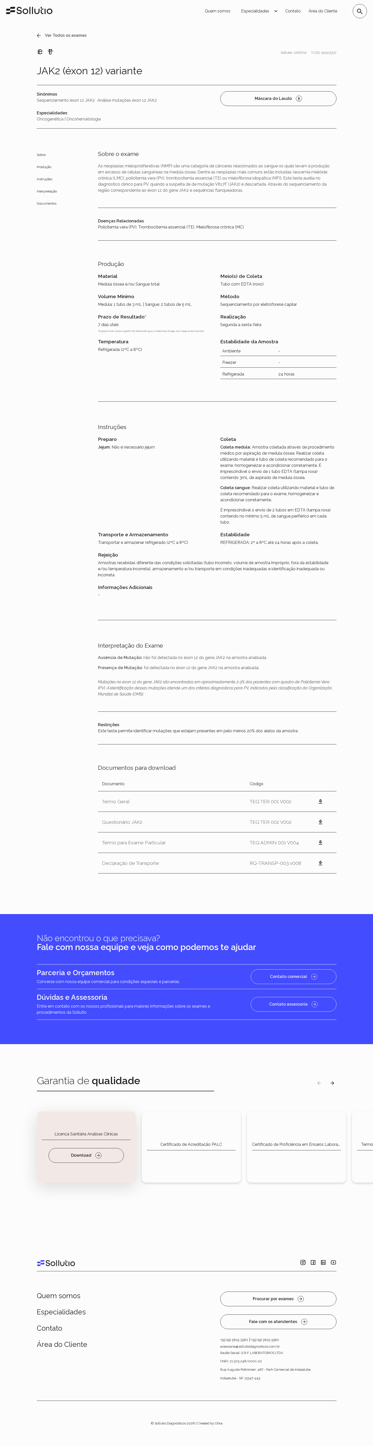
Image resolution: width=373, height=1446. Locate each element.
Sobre (41, 155)
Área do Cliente (323, 11)
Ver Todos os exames (66, 35)
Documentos (46, 203)
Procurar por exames (273, 1298)
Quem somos (217, 11)
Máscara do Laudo (273, 98)
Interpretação (47, 191)
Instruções (44, 179)
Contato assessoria (288, 1004)
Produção (44, 167)
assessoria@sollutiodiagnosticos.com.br (250, 1346)
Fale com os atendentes (273, 1321)
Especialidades (61, 1312)
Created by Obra (210, 1423)
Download (81, 1155)
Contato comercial (288, 976)
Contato (293, 11)
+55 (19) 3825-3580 (234, 1340)
